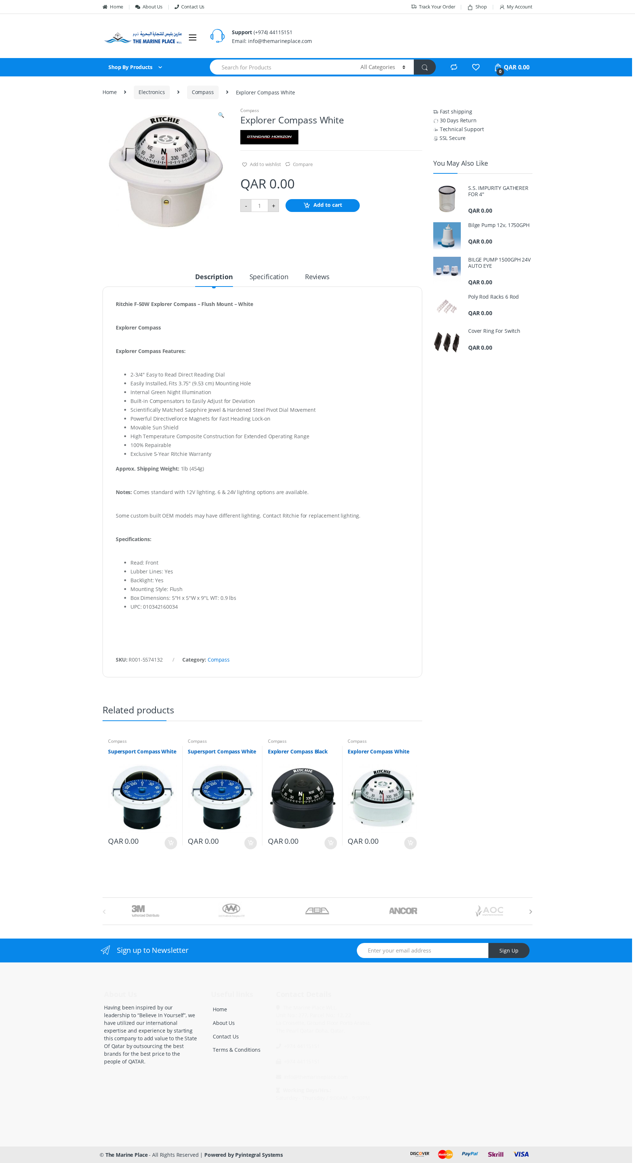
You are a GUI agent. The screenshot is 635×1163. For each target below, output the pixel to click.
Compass (203, 92)
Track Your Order (437, 6)
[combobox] (281, 67)
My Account (519, 6)
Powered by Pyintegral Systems (243, 1154)
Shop (481, 6)
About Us (152, 6)
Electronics (152, 92)
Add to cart (327, 205)
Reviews (317, 277)
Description (214, 277)
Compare (303, 164)
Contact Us (192, 6)
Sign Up (509, 950)
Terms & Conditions (236, 1049)
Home (116, 6)
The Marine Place (126, 1154)
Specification (269, 277)
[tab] (214, 280)
